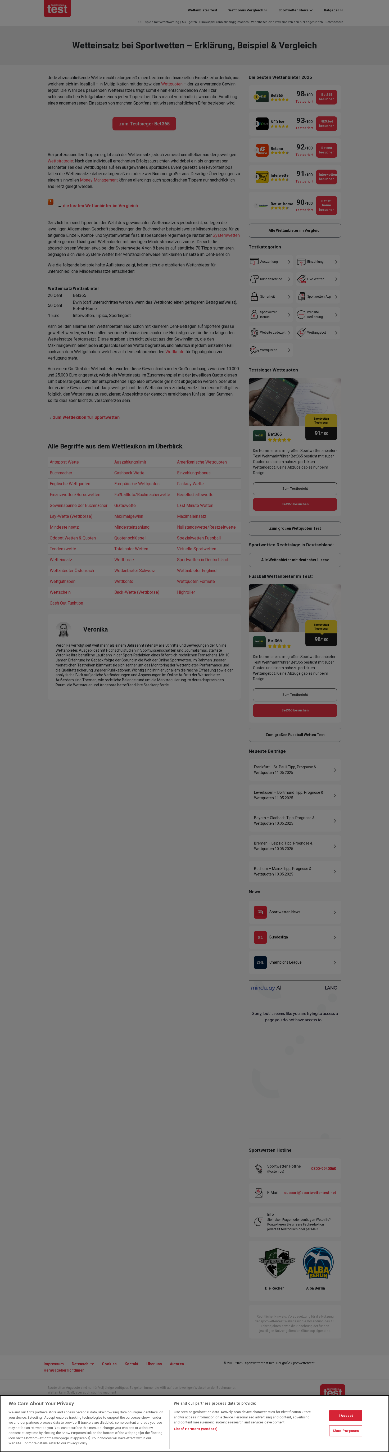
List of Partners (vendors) (196, 1429)
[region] (194, 1423)
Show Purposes (346, 1431)
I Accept (346, 1416)
